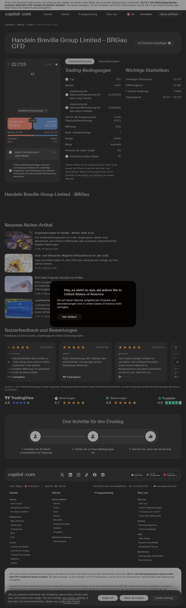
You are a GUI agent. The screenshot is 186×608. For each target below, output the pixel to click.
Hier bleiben (69, 316)
